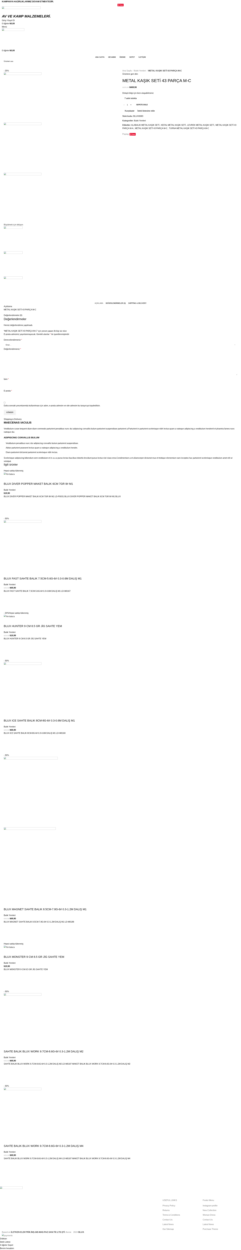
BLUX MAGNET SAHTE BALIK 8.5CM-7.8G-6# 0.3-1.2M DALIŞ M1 (45, 909)
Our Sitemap (168, 1229)
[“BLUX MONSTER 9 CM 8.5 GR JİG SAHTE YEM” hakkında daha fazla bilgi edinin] (7, 980)
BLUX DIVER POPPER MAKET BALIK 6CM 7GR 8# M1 (38, 483)
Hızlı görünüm (7, 514)
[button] (7, 602)
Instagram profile (210, 1206)
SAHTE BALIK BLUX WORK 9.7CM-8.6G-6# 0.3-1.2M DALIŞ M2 (43, 1051)
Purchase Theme (210, 1229)
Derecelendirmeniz (13, 340)
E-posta (8, 391)
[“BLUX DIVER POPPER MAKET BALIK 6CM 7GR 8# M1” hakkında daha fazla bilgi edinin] (7, 507)
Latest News (168, 1224)
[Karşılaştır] (7, 479)
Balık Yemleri (140, 71)
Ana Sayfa (127, 71)
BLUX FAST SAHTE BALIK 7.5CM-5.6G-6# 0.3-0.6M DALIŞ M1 (43, 578)
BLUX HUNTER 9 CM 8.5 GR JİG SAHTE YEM (33, 626)
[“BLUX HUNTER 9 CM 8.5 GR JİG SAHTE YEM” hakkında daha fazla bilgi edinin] (7, 650)
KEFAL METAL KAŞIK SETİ (173, 125)
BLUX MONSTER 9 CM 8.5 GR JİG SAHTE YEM (34, 956)
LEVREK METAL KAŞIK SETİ (200, 125)
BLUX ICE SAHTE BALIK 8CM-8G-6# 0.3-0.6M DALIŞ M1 (39, 720)
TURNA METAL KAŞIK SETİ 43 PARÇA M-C (189, 128)
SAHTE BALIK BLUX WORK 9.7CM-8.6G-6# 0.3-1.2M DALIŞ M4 (43, 1145)
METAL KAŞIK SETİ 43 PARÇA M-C (151, 128)
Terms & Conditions (171, 1215)
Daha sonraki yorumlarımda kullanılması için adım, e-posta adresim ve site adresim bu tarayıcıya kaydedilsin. (52, 406)
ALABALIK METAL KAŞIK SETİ (145, 125)
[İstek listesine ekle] (7, 501)
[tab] (99, 303)
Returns (166, 1210)
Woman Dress (209, 1215)
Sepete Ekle (142, 105)
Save (121, 5)
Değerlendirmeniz (12, 349)
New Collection (209, 1210)
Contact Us (167, 1220)
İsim (6, 379)
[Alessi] (118, 1192)
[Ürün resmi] (30, 864)
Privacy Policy (169, 1206)
